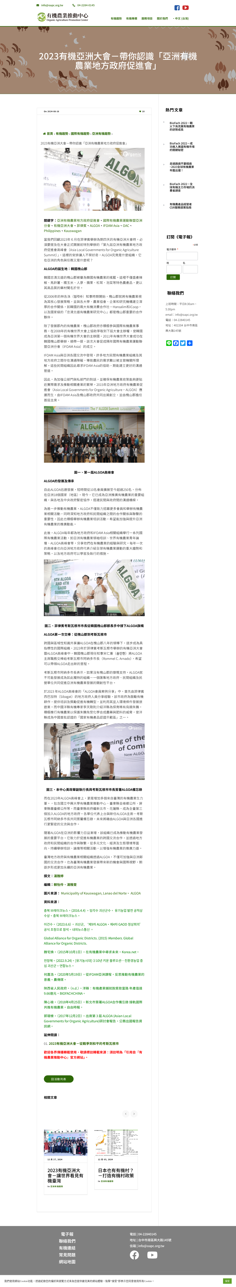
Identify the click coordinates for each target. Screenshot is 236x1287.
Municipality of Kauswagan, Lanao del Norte (94, 893)
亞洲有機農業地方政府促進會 (78, 220)
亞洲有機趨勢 (101, 133)
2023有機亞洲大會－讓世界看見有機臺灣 (65, 1175)
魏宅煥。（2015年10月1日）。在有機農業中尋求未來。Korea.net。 (92, 951)
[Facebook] (177, 8)
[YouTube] (185, 7)
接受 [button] (227, 1281)
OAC (126, 225)
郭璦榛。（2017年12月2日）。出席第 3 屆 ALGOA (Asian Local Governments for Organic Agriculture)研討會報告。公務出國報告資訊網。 (93, 1020)
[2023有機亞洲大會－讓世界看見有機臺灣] (65, 1143)
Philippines (52, 230)
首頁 (50, 133)
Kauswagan (73, 230)
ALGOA (95, 225)
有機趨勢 (62, 133)
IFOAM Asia (111, 225)
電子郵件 (172, 249)
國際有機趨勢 (80, 133)
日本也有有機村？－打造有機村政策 (116, 1172)
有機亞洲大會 (63, 225)
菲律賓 (82, 225)
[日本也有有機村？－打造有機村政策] (116, 1143)
